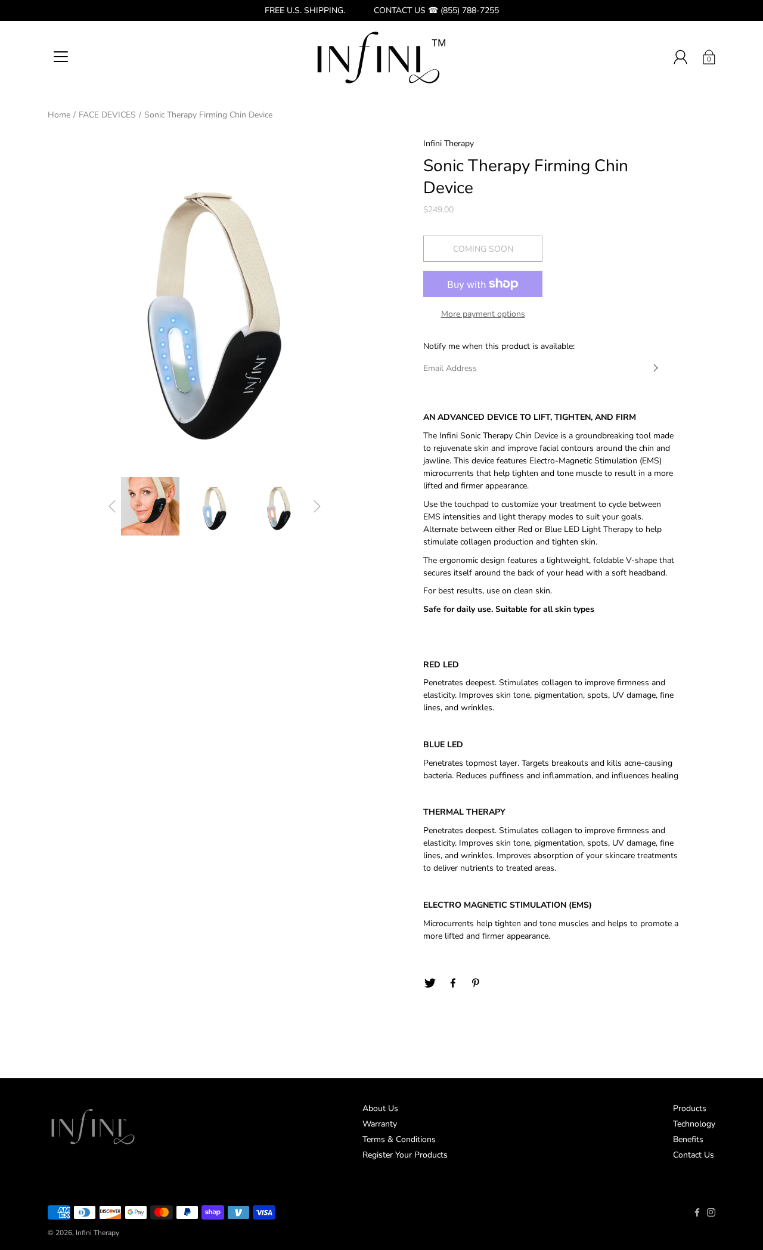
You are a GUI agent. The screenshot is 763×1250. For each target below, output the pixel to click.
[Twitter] (430, 983)
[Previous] (112, 506)
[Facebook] (453, 983)
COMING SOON (483, 249)
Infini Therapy (97, 1232)
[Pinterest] (476, 983)
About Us (380, 1108)
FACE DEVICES (107, 114)
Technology (694, 1124)
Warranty (379, 1124)
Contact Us (693, 1155)
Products (689, 1108)
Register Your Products (405, 1155)
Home (59, 114)
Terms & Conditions (399, 1139)
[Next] (317, 506)
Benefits (688, 1139)
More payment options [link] (483, 314)
